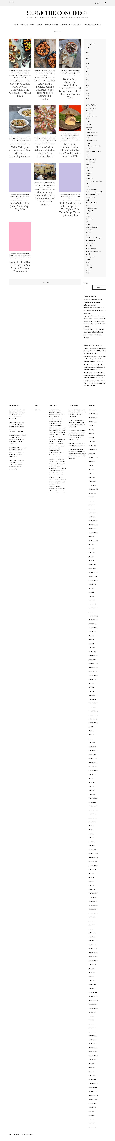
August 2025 (92, 425)
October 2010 (93, 861)
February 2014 (93, 703)
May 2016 (91, 596)
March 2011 (92, 841)
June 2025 (91, 433)
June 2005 (92, 1115)
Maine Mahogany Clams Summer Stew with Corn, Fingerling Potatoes (20, 152)
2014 (87, 74)
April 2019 (92, 552)
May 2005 (91, 1119)
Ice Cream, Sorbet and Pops (94, 181)
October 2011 (93, 814)
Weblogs (21, 75)
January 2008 (93, 992)
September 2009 (94, 913)
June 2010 (91, 877)
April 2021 (92, 505)
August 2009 (92, 917)
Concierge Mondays (91, 132)
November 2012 (93, 762)
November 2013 (93, 715)
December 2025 (93, 414)
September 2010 (93, 865)
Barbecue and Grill (91, 116)
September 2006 (94, 1055)
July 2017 (91, 556)
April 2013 (92, 742)
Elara (10, 1134)
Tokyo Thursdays (51, 25)
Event (87, 154)
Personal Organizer (45, 72)
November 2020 (93, 524)
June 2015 (91, 639)
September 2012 (93, 770)
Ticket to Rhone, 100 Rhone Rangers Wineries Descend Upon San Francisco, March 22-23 (95, 359)
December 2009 (93, 901)
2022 (87, 55)
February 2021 (93, 513)
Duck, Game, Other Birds (93, 146)
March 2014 (92, 699)
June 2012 (91, 782)
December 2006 (93, 1043)
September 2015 (93, 627)
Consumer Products (16, 194)
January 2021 (92, 517)
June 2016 (91, 592)
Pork (87, 213)
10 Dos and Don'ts (39, 182)
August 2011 (92, 822)
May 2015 (91, 643)
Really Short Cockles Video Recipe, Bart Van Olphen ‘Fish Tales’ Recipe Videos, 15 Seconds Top (70, 209)
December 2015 (93, 616)
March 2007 (92, 1032)
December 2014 (93, 663)
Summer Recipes (91, 240)
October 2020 (93, 528)
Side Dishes (89, 230)
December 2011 (93, 806)
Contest (88, 138)
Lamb (87, 186)
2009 (87, 88)
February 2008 (93, 988)
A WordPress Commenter (91, 349)
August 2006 (92, 1059)
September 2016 (93, 580)
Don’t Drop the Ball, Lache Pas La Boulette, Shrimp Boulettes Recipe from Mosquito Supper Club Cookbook (45, 89)
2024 (87, 52)
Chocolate (89, 127)
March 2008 (92, 984)
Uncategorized (90, 257)
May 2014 (91, 691)
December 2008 (93, 948)
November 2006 (93, 1047)
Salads (88, 224)
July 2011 (91, 826)
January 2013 (92, 754)
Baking (88, 113)
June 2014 (91, 687)
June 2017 (91, 560)
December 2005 (93, 1091)
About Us (11, 2)
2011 (87, 82)
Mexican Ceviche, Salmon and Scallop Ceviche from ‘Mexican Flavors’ (45, 152)
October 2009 (93, 909)
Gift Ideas (88, 165)
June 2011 (91, 830)
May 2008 (91, 976)
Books (17, 70)
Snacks (88, 232)
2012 (87, 79)
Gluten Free (89, 167)
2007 (87, 93)
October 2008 (93, 956)
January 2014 (92, 707)
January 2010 (92, 897)
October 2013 (93, 719)
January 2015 (92, 659)
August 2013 (92, 727)
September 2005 (93, 1103)
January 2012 (92, 802)
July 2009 (91, 921)
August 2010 (92, 869)
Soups (88, 235)
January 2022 (92, 485)
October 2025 (93, 421)
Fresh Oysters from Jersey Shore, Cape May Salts (20, 206)
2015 (87, 71)
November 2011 (93, 810)
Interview (88, 184)
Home (16, 25)
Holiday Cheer (90, 178)
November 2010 (93, 857)
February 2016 (93, 608)
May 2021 (91, 501)
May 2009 (91, 929)
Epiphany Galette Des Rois (93, 151)
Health (88, 176)
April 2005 (92, 1123)
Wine (87, 273)
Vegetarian (89, 265)
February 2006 (93, 1083)
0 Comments (51, 77)
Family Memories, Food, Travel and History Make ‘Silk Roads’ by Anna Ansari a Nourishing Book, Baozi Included (77, 454)
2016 (87, 69)
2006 (87, 96)
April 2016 (92, 600)
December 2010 (93, 853)
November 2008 (93, 952)
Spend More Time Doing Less (94, 238)
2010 (87, 85)
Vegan (87, 262)
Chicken (88, 124)
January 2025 (92, 453)
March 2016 (92, 604)
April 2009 (92, 933)
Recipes (39, 25)
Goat (87, 170)
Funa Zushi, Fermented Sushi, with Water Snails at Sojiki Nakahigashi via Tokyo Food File (70, 150)
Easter (88, 149)
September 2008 (94, 960)
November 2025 (93, 418)
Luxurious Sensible (91, 189)
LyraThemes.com (30, 1134)
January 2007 (93, 1040)
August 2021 (92, 493)
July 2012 (91, 778)
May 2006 (91, 1071)
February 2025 (93, 449)
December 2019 (93, 540)
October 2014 (93, 671)
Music (53, 182)
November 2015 (93, 620)
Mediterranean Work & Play (71, 25)
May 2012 (91, 786)
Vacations (52, 185)
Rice (87, 221)
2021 (87, 58)
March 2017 (92, 564)
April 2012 (92, 790)
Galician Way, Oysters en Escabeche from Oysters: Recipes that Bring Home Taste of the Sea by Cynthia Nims (70, 88)
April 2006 (92, 1075)
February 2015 (93, 655)
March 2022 (92, 481)
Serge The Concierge (57, 12)
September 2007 (93, 1008)
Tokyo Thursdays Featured (93, 251)
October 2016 (93, 576)
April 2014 (92, 695)
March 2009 (92, 937)
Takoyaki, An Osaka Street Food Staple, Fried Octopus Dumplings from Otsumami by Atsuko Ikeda (20, 88)
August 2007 (92, 1012)
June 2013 (91, 734)
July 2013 (91, 730)
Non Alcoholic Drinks (92, 203)
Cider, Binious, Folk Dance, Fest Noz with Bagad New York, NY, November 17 (94, 383)
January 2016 (92, 612)
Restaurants (71, 135)
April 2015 (92, 647)
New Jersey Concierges (92, 25)
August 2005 (92, 1107)
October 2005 (93, 1099)
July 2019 (91, 544)
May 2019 (91, 548)
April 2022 (92, 477)
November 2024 (93, 461)
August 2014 (92, 679)
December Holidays (91, 140)
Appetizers (12, 70)
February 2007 (93, 1036)
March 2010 (92, 889)
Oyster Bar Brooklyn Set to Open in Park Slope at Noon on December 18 (20, 266)
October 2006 (93, 1051)
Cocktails (88, 130)
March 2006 (92, 1079)
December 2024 (93, 457)
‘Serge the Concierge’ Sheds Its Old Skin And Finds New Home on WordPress (95, 351)
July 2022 (91, 469)
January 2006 (93, 1087)
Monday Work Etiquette (92, 194)
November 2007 (93, 1000)
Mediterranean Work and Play (94, 192)
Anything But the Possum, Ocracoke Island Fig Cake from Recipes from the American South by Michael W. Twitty (94, 318)
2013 (87, 77)
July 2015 (91, 635)
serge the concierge (89, 357)
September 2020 (93, 532)
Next (48, 282)
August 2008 (92, 964)
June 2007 (92, 1020)
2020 (87, 61)
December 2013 (93, 711)
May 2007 (91, 1024)
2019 (87, 63)
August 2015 (92, 631)
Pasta (87, 205)
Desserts (88, 143)
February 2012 (93, 798)
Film (61, 194)
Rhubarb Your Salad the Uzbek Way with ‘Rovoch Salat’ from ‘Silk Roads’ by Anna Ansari (95, 310)
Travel (16, 75)
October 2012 (93, 766)
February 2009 (93, 940)
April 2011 (92, 837)
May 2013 (91, 738)
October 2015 (93, 624)
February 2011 (93, 845)
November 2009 (93, 905)
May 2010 (91, 881)
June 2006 (92, 1067)
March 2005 (92, 1127)
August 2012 (92, 774)
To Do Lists (23, 73)
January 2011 (92, 849)
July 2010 (91, 873)
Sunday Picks (89, 243)
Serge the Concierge (20, 77)
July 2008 (91, 968)
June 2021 (91, 497)
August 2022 (92, 465)
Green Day (89, 173)
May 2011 (91, 834)
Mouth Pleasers (20, 72)
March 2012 (92, 794)
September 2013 (93, 723)
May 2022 (91, 473)
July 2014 (91, 683)
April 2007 (92, 1028)
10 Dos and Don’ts (27, 25)
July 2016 (91, 588)
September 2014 (93, 675)
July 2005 (91, 1111)
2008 (87, 90)
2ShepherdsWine (88, 365)
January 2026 (92, 410)
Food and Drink (76, 70)
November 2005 (93, 1095)
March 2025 (92, 445)
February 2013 (93, 750)
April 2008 (92, 980)
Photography (23, 138)
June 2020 (92, 536)
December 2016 (93, 572)
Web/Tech (89, 267)
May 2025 (91, 437)
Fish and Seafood (23, 70)
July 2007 (91, 1016)
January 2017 (92, 568)
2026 (87, 47)
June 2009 (92, 925)
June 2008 (92, 972)
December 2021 (93, 489)
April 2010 (92, 885)
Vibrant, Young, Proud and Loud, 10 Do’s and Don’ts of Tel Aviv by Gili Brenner (45, 198)
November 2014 (93, 667)
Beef (87, 119)
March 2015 (92, 651)
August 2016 (92, 584)
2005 (87, 98)
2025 (87, 50)
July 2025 (91, 429)
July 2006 (91, 1063)
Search (86, 283)
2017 (87, 66)
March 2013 (92, 746)
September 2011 (93, 818)
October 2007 (93, 1004)
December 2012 (93, 758)
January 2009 (93, 944)
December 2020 (93, 521)
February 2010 (93, 893)
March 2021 (92, 509)
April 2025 (92, 441)
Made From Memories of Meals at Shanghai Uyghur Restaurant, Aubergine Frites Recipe (93, 302)
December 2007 (93, 996)
